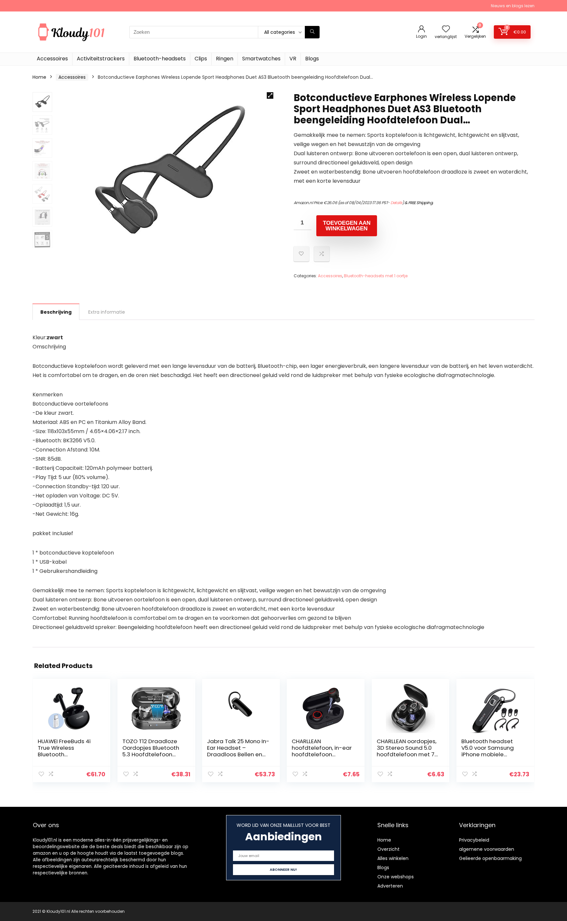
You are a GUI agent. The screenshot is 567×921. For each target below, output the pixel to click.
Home (39, 77)
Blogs (312, 58)
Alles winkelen (393, 858)
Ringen (224, 58)
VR (292, 58)
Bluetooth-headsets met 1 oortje (376, 276)
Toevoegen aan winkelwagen (346, 226)
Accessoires (52, 58)
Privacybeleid (474, 840)
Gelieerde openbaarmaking (490, 858)
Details (396, 202)
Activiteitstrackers (101, 58)
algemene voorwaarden (486, 849)
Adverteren (390, 886)
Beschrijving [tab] (56, 312)
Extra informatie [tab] (106, 312)
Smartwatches (261, 58)
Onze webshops (395, 876)
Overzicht (388, 849)
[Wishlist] (446, 29)
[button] (270, 95)
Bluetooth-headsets (160, 58)
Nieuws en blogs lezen (513, 6)
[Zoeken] (312, 32)
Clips (201, 58)
